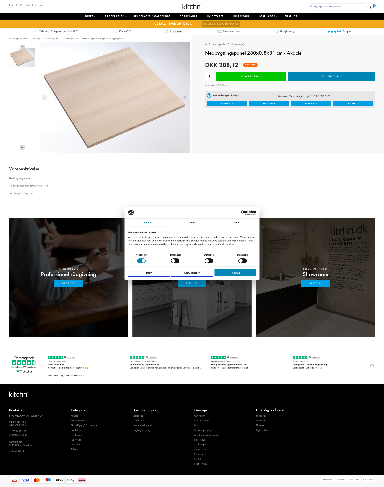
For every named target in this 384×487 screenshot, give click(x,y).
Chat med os (353, 103)
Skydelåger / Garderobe (84, 425)
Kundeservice (38, 5)
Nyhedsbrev (262, 430)
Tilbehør (75, 449)
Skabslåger (200, 444)
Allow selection (192, 273)
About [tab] (237, 222)
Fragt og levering (141, 430)
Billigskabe (327, 479)
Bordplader (76, 430)
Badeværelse (78, 420)
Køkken (74, 415)
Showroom (315, 274)
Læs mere (68, 283)
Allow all (235, 273)
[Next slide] (22, 147)
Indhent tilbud (332, 76)
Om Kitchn (199, 415)
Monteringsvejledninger (206, 435)
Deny (149, 273)
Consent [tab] (147, 222)
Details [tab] (192, 222)
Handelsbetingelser (142, 425)
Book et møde (201, 420)
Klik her (192, 283)
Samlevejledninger (204, 430)
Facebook (261, 415)
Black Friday (200, 463)
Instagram (261, 420)
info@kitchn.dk (19, 434)
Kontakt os (269, 103)
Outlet (197, 459)
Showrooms (200, 449)
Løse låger (76, 444)
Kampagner (200, 454)
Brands (197, 425)
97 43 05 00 (125, 31)
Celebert (340, 479)
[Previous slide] (22, 47)
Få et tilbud (25, 5)
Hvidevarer (76, 435)
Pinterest (260, 425)
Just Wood (76, 439)
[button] (22, 57)
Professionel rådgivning (68, 274)
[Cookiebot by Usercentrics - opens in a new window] (243, 212)
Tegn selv (13, 5)
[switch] (175, 260)
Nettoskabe (353, 479)
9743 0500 (324, 96)
